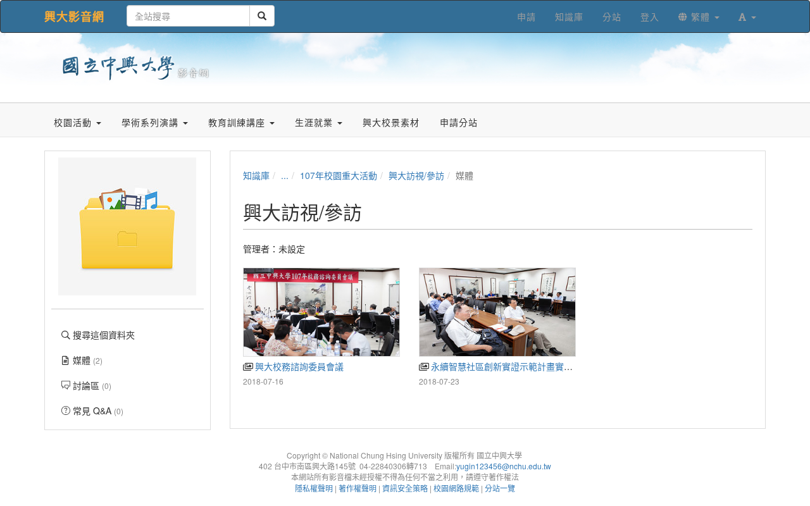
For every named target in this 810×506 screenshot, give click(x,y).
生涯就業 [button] (315, 122)
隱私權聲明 (314, 488)
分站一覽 (500, 488)
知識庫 (256, 175)
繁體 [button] (700, 16)
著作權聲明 (358, 488)
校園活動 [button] (74, 122)
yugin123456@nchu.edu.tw (503, 465)
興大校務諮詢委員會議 (298, 366)
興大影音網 (74, 16)
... (285, 175)
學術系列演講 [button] (152, 122)
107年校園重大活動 (338, 175)
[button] (747, 16)
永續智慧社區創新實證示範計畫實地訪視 (509, 366)
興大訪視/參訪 (416, 175)
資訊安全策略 (405, 488)
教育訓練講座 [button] (238, 122)
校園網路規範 (456, 488)
